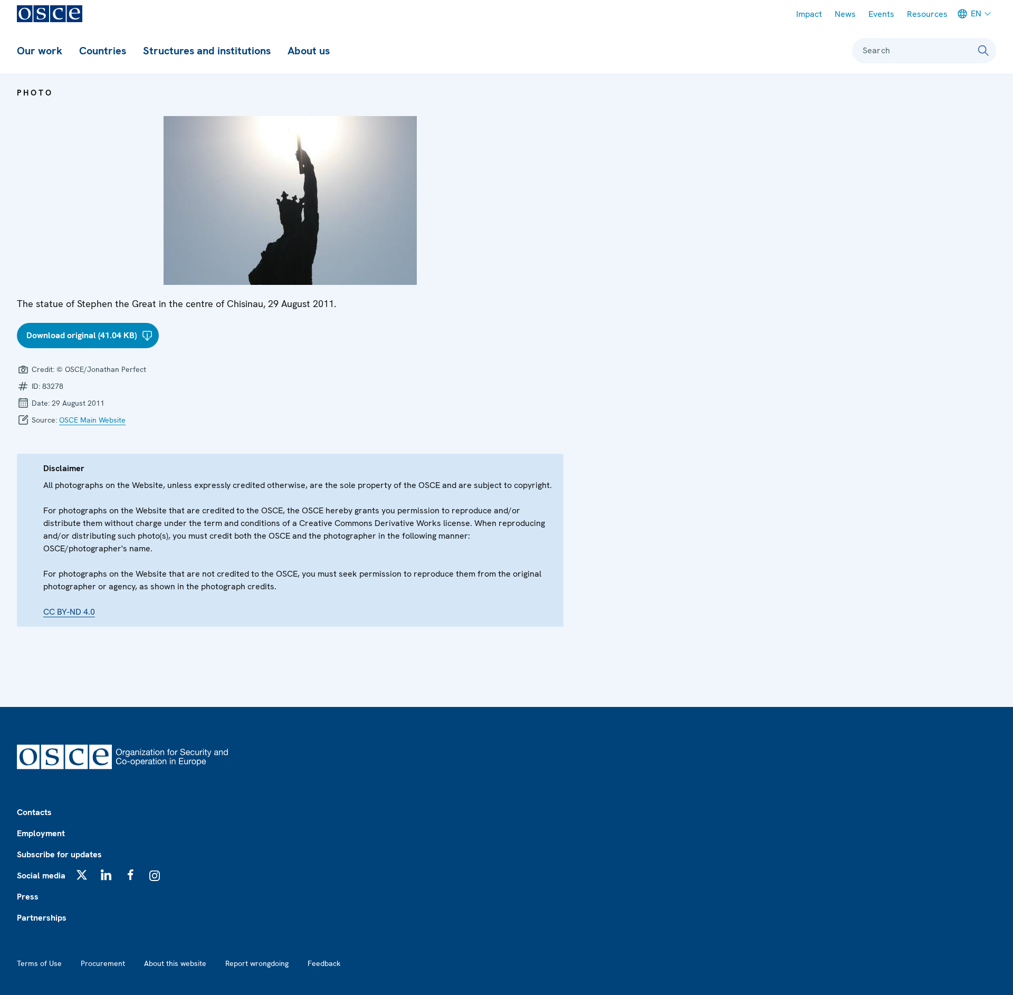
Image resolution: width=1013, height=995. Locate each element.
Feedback (324, 963)
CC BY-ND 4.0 (69, 611)
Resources (927, 14)
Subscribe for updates (59, 854)
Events (881, 14)
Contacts (34, 812)
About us (309, 51)
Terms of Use (39, 963)
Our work (39, 51)
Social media (41, 875)
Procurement (103, 963)
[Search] (983, 50)
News (845, 14)
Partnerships (41, 917)
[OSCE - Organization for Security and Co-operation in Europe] (49, 13)
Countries (102, 51)
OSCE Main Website (92, 420)
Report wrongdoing (257, 963)
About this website (175, 963)
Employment (41, 833)
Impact (809, 14)
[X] (82, 875)
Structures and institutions (207, 51)
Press (28, 896)
